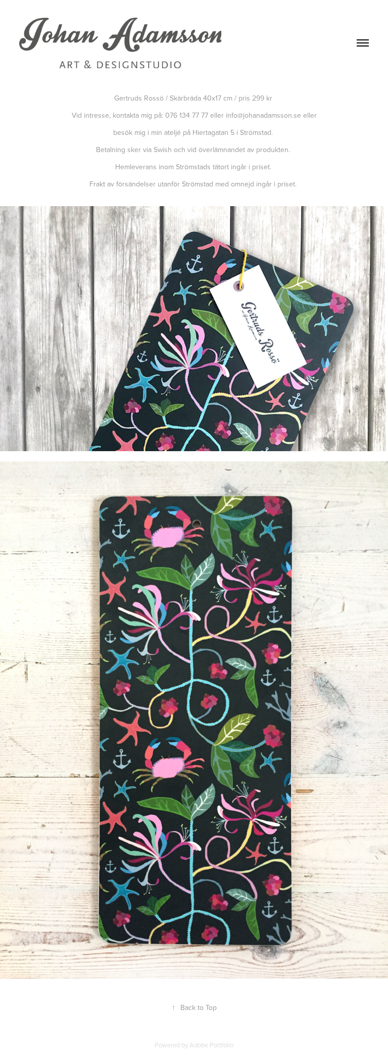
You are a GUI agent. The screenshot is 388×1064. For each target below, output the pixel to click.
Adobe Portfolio (211, 1044)
